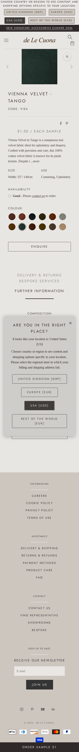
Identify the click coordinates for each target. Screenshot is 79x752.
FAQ (39, 577)
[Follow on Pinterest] (32, 709)
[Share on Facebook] (61, 123)
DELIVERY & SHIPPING (39, 548)
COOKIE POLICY (39, 503)
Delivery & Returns (39, 275)
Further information (39, 291)
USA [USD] (15, 20)
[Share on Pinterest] (67, 123)
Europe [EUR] (62, 12)
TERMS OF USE (39, 518)
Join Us (39, 684)
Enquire (39, 246)
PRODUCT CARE (39, 570)
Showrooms (39, 623)
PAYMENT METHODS (39, 563)
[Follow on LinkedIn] (53, 709)
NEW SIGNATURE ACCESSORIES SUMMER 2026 (39, 28)
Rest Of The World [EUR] (51, 20)
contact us (38, 196)
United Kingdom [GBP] (24, 12)
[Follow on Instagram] (22, 709)
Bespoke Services (39, 281)
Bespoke (39, 630)
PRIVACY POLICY (39, 510)
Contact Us (40, 608)
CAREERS (39, 496)
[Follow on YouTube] (43, 709)
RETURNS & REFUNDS (39, 555)
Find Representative (39, 615)
